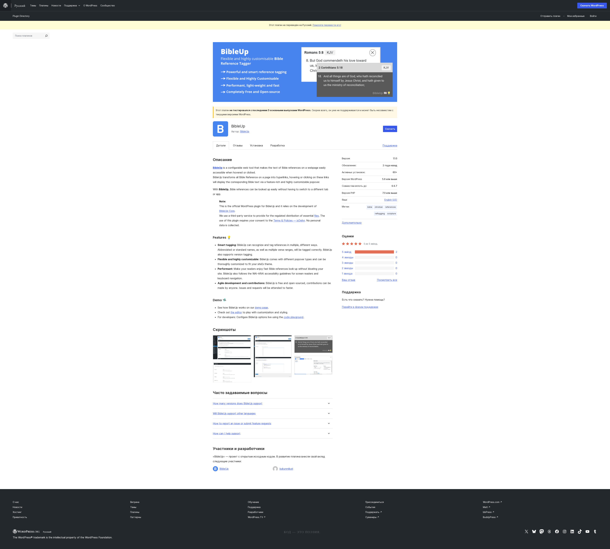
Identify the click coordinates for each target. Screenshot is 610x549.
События (370, 507)
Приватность (20, 517)
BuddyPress (490, 517)
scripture (391, 213)
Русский (47, 532)
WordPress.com (492, 502)
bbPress (488, 512)
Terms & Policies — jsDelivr (289, 220)
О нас (16, 502)
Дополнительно (352, 222)
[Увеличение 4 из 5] (328, 339)
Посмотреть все (387, 279)
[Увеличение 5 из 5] (328, 359)
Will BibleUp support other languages (234, 413)
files (316, 215)
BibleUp (244, 131)
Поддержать (373, 512)
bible (369, 207)
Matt (486, 507)
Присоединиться (374, 502)
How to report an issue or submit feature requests (242, 423)
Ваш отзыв (348, 279)
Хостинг (17, 512)
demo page (261, 307)
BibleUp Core (227, 211)
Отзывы (238, 145)
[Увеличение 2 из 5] (246, 366)
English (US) (390, 199)
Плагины (134, 512)
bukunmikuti (286, 468)
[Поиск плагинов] (46, 36)
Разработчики (255, 512)
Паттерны (135, 517)
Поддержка (390, 145)
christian (379, 207)
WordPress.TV (257, 517)
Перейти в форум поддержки (360, 307)
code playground (293, 317)
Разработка (277, 145)
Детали (221, 145)
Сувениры (372, 517)
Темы (133, 507)
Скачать (390, 128)
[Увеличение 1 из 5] (246, 339)
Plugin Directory (21, 16)
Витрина (134, 502)
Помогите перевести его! (327, 25)
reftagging (380, 213)
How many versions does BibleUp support (237, 403)
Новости (17, 507)
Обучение (253, 502)
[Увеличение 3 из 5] (287, 339)
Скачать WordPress (592, 5)
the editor (236, 312)
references (390, 207)
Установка (256, 145)
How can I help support (226, 433)
